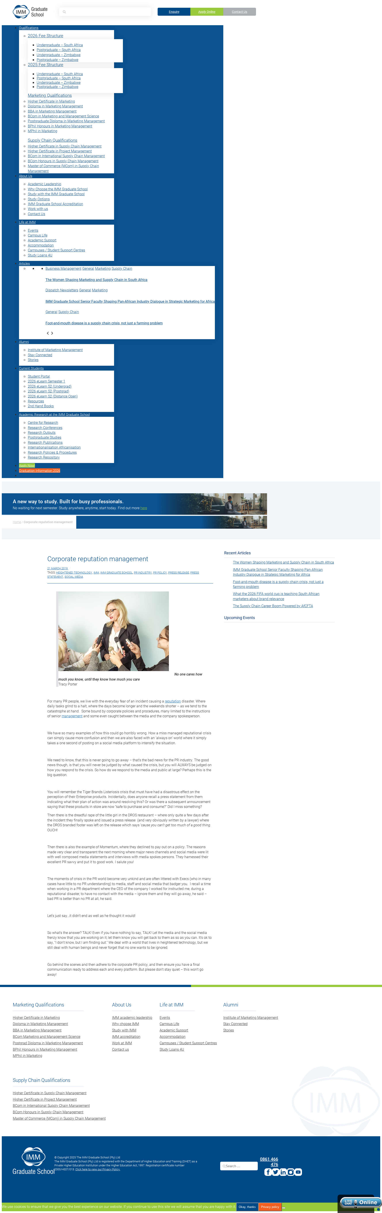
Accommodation (41, 245)
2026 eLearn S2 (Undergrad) (49, 386)
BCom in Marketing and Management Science (63, 116)
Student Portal (39, 376)
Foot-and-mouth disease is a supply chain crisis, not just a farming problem (104, 323)
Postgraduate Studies (44, 437)
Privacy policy (270, 1207)
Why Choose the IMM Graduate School (58, 189)
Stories (33, 359)
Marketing (103, 268)
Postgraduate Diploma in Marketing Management (66, 121)
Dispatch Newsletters (62, 290)
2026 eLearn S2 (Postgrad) (48, 391)
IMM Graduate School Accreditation (55, 203)
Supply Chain (122, 268)
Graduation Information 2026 (39, 470)
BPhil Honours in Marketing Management (60, 126)
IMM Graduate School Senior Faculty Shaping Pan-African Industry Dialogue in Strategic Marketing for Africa (130, 301)
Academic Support (42, 240)
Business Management (63, 268)
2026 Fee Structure (45, 35)
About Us (25, 176)
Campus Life (37, 235)
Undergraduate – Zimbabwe (58, 54)
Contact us (120, 1049)
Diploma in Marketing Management (55, 106)
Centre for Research (43, 422)
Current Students (31, 368)
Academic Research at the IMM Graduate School (54, 414)
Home (17, 522)
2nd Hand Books (41, 406)
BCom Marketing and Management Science (46, 1036)
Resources (36, 401)
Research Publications (45, 442)
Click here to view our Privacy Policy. (97, 1169)
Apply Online (206, 12)
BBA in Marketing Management (52, 111)
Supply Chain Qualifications (52, 140)
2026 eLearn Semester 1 (46, 381)
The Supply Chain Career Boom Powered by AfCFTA (273, 605)
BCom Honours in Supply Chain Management (63, 161)
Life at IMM (27, 222)
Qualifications (28, 27)
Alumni (24, 341)
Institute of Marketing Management (55, 349)
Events (33, 230)
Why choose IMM (125, 1023)
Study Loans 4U (40, 255)
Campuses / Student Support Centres (56, 250)
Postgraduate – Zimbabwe (57, 59)
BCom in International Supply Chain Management (66, 155)
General (88, 268)
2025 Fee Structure (45, 64)
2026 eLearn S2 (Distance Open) (53, 396)
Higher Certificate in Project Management (60, 151)
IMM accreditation (126, 1036)
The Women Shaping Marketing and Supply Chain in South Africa (96, 279)
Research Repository (44, 457)
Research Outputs (41, 432)
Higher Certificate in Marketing (51, 101)
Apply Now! (27, 465)
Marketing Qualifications (50, 95)
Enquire (174, 12)
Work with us (38, 208)
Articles (24, 263)
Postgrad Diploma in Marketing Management (48, 1043)
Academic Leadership (44, 184)
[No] (283, 1208)
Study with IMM (124, 1030)
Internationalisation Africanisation (54, 447)
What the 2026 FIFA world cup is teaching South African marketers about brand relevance (276, 596)
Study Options (39, 199)
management (72, 716)
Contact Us (239, 12)
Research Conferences (45, 427)
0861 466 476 (269, 1161)
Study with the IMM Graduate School (56, 193)
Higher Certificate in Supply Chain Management (64, 146)
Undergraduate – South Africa (60, 44)
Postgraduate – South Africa (59, 49)
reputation (173, 701)
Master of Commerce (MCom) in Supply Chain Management (59, 1118)
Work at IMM (122, 1043)
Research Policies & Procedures (52, 452)
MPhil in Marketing (42, 130)
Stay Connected (40, 354)
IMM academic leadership (132, 1017)
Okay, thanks (247, 1207)
